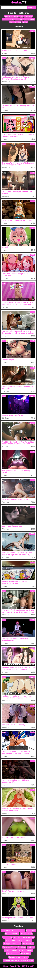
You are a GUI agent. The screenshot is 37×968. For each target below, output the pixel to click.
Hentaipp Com (26, 934)
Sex (21, 16)
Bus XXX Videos (11, 950)
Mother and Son (18, 930)
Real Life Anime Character (24, 937)
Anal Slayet (5, 930)
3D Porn (19, 19)
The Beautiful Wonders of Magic (18, 940)
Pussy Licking (15, 22)
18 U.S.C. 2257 (28, 966)
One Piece (22, 947)
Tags (12, 966)
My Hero (30, 947)
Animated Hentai (11, 16)
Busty (25, 22)
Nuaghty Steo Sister (11, 960)
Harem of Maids (27, 960)
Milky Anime (26, 954)
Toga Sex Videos (25, 950)
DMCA (17, 966)
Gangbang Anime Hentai (18, 957)
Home (5, 966)
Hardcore (28, 16)
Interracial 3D (29, 19)
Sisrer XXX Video (9, 947)
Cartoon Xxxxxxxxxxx (12, 944)
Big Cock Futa (28, 944)
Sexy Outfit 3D (8, 19)
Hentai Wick (31, 930)
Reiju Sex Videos (12, 954)
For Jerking (7, 937)
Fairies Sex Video (12, 934)
